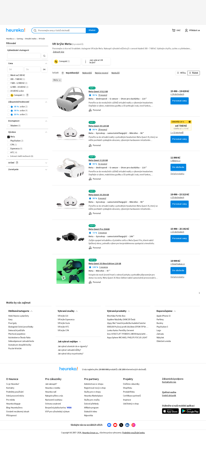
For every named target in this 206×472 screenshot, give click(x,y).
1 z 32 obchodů (177, 132)
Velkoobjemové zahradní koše (21, 341)
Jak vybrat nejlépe (68, 341)
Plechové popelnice (16, 334)
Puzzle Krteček (15, 348)
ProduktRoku (129, 391)
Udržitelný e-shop (131, 403)
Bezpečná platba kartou (55, 407)
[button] (24, 56)
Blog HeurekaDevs (14, 407)
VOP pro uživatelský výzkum (57, 411)
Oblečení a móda (164, 341)
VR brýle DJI (63, 316)
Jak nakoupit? (51, 384)
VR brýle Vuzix (64, 323)
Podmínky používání (14, 391)
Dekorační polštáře (16, 330)
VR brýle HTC (63, 327)
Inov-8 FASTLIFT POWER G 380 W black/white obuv (127, 334)
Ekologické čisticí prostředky (20, 327)
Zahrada (160, 334)
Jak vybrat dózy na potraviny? (70, 353)
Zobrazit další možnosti (20, 156)
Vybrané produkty (116, 311)
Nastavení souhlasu (53, 399)
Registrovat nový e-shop (95, 388)
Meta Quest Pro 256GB (99, 229)
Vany (10, 319)
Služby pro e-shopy (92, 391)
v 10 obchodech (177, 197)
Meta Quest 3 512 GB (98, 91)
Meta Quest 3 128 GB (98, 160)
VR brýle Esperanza (66, 319)
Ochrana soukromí (53, 403)
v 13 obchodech (177, 232)
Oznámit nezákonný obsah (17, 411)
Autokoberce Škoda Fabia (19, 337)
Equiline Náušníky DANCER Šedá (121, 319)
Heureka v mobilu (52, 388)
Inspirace (127, 399)
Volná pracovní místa (15, 395)
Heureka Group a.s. (90, 432)
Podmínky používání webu (133, 432)
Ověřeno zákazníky (131, 384)
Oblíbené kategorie (18, 311)
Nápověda (88, 415)
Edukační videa (90, 411)
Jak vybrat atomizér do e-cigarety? (73, 346)
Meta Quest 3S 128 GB (99, 126)
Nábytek (160, 337)
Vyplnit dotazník (169, 395)
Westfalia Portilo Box (116, 316)
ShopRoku (127, 388)
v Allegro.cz (175, 160)
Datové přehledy (91, 403)
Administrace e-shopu (93, 384)
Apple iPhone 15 (164, 316)
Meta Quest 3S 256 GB (99, 194)
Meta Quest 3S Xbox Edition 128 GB (105, 263)
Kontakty (10, 388)
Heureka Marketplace (93, 395)
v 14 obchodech (177, 94)
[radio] (8, 106)
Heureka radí (50, 391)
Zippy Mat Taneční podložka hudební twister (126, 323)
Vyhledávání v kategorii (18, 50)
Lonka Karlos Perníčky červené (120, 330)
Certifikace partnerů (132, 395)
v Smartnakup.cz (178, 264)
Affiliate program (91, 407)
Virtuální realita (30, 38)
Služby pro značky (92, 399)
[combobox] (58, 30)
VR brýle (42, 38)
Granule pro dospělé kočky (19, 345)
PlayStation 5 (162, 327)
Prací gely (12, 323)
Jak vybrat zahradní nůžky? (69, 350)
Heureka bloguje (13, 403)
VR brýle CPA (63, 330)
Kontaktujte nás (169, 382)
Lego (159, 330)
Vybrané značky (66, 311)
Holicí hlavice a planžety (18, 316)
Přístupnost (11, 415)
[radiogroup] (27, 110)
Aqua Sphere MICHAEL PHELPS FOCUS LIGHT (127, 337)
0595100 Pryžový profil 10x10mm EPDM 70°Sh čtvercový (127, 327)
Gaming (20, 38)
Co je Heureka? (12, 384)
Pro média (10, 399)
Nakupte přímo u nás (54, 395)
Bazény (160, 323)
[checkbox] (8, 75)
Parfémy (160, 319)
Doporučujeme (164, 311)
